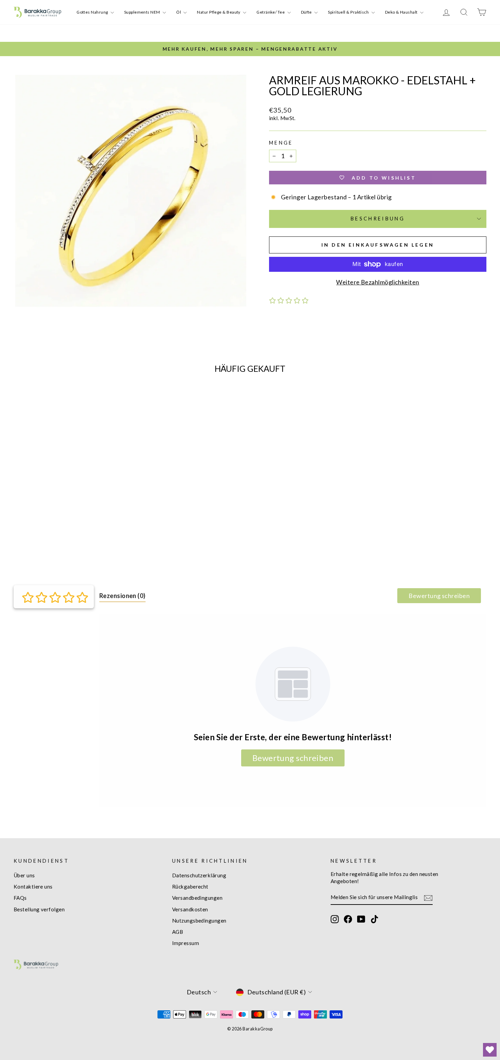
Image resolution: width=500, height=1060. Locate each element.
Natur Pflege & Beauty (219, 12)
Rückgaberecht (190, 886)
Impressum (185, 943)
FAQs (20, 898)
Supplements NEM (142, 12)
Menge (281, 143)
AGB (177, 932)
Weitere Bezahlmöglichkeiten (377, 282)
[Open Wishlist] (490, 1050)
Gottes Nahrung (93, 12)
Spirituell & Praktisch (348, 12)
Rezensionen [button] (122, 595)
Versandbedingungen (197, 898)
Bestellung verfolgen (39, 909)
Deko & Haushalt (401, 12)
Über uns (24, 875)
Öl (179, 12)
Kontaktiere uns (33, 886)
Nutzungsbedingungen (199, 920)
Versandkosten (190, 909)
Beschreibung (378, 218)
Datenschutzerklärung (199, 875)
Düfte (307, 12)
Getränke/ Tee (270, 12)
